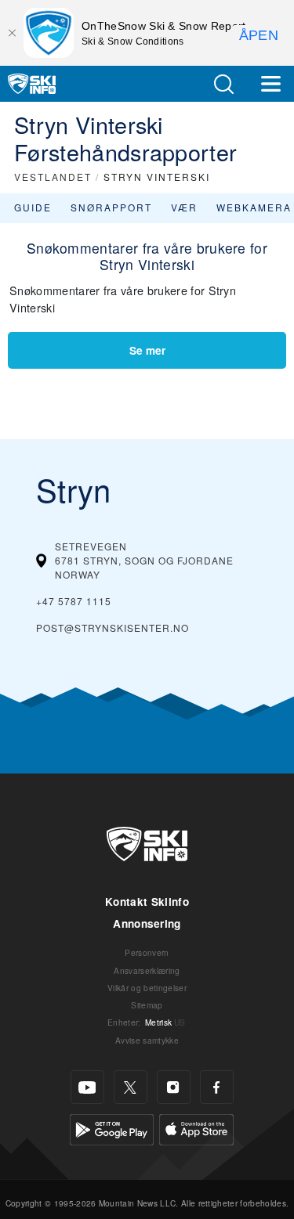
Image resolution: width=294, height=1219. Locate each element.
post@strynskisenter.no (112, 627)
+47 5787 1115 (73, 601)
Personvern (147, 952)
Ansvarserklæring (147, 970)
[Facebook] (217, 1087)
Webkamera (254, 207)
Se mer (147, 350)
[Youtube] (87, 1087)
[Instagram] (174, 1087)
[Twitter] (130, 1087)
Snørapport (111, 207)
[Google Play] (112, 1128)
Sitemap (146, 1005)
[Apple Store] (196, 1128)
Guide (33, 207)
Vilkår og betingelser (147, 988)
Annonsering (147, 923)
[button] (223, 84)
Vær (184, 207)
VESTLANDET (53, 176)
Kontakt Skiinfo (147, 901)
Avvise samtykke (147, 1040)
